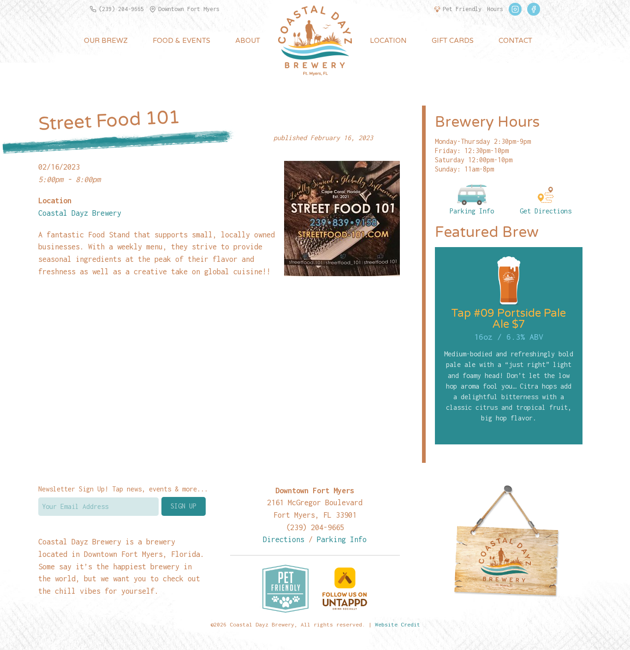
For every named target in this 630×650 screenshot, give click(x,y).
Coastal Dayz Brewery (79, 212)
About (247, 40)
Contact (515, 40)
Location (388, 40)
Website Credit (397, 624)
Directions (283, 539)
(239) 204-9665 (121, 9)
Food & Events (181, 40)
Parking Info (472, 211)
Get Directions (545, 211)
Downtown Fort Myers (189, 9)
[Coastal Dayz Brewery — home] (315, 41)
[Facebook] (533, 9)
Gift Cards (453, 40)
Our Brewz (106, 40)
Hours (495, 9)
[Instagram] (515, 9)
